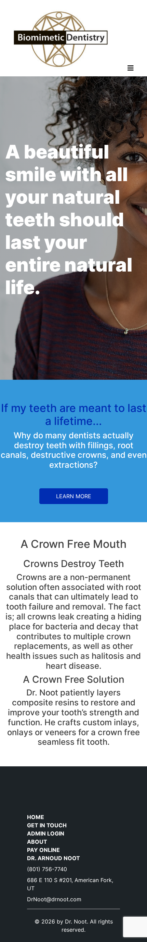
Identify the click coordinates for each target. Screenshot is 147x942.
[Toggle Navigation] (130, 69)
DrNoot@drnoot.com (54, 899)
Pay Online (43, 849)
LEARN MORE (73, 496)
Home (35, 817)
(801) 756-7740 (47, 869)
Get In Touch (47, 825)
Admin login (45, 833)
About (37, 841)
